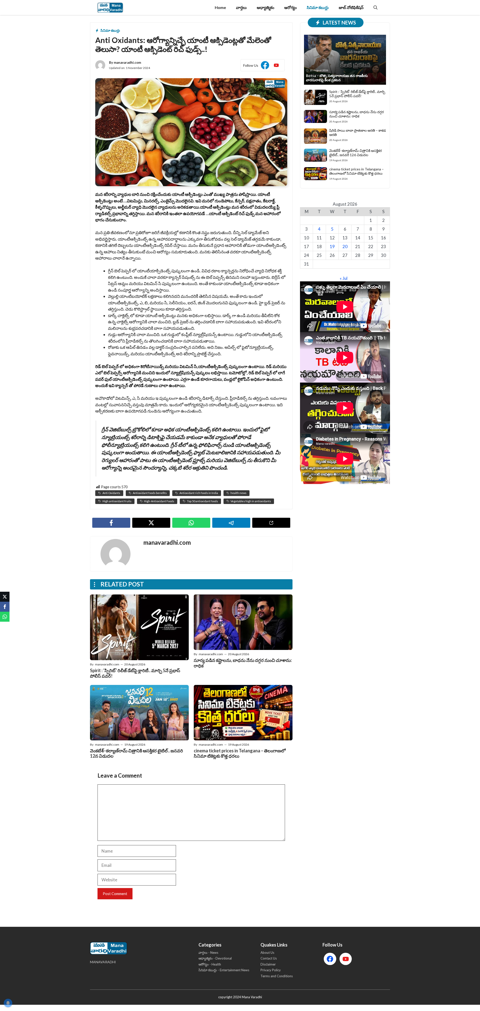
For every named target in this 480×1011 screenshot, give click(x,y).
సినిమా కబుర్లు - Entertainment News (223, 970)
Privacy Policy (270, 970)
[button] (375, 7)
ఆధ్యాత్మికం (265, 7)
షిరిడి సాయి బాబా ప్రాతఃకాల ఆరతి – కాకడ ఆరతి (357, 132)
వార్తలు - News (208, 953)
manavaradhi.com (127, 62)
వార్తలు (241, 7)
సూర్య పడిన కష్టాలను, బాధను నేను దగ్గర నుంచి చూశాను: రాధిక (243, 662)
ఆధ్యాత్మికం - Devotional (215, 958)
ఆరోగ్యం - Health (209, 964)
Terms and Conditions (276, 976)
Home (220, 7)
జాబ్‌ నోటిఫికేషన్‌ (351, 7)
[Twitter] (5, 597)
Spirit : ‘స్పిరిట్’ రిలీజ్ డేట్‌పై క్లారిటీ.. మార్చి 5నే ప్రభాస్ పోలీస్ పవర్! (135, 673)
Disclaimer (268, 964)
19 (332, 246)
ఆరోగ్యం (290, 7)
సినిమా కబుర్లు (318, 7)
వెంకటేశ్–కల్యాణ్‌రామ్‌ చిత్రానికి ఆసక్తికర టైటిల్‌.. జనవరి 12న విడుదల (136, 753)
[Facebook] (5, 607)
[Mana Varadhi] (110, 7)
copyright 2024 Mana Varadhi (240, 997)
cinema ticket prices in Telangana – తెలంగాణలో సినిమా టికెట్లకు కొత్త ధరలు (240, 753)
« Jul (344, 278)
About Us (267, 953)
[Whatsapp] (5, 617)
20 (345, 246)
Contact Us (268, 958)
